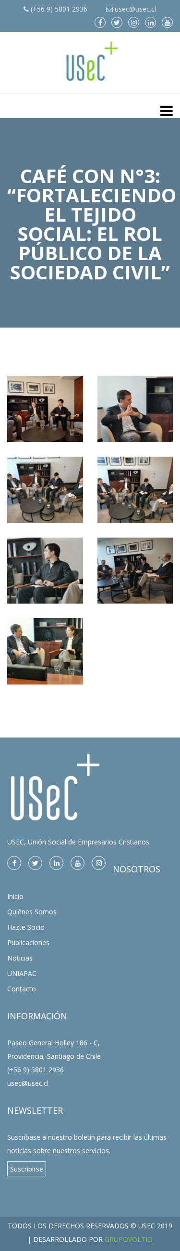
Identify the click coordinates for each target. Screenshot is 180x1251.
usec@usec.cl (134, 8)
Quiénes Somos (32, 911)
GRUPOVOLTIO (129, 1239)
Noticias (20, 957)
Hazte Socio (26, 927)
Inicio (15, 896)
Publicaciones (28, 942)
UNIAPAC (21, 973)
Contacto (21, 988)
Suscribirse (26, 1168)
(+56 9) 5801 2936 (58, 8)
